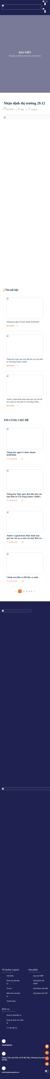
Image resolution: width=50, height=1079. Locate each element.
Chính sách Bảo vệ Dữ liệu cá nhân (22, 577)
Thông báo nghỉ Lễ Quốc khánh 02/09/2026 (23, 322)
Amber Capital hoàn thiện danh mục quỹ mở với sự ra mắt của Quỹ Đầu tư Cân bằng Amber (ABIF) (24, 401)
